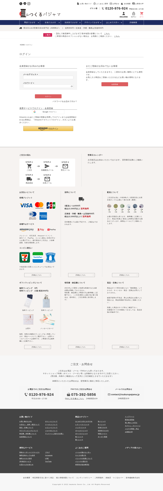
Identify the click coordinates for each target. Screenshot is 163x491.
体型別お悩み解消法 (82, 464)
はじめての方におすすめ (83, 421)
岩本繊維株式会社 (133, 478)
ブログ (47, 452)
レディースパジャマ (82, 424)
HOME (22, 45)
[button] (48, 128)
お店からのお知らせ (26, 464)
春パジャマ (79, 437)
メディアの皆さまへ (133, 448)
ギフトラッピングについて (28, 430)
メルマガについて (51, 430)
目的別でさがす (71, 22)
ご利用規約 (98, 478)
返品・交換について (26, 427)
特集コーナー (102, 433)
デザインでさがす (91, 22)
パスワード (29, 83)
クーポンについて (51, 424)
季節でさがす (29, 22)
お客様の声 (139, 4)
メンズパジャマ (80, 427)
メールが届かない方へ (83, 452)
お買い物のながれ (25, 421)
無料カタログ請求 (25, 458)
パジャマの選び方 (81, 461)
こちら (107, 33)
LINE (47, 458)
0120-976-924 (116, 8)
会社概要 (127, 4)
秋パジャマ (102, 421)
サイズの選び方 (80, 455)
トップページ (129, 416)
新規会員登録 (129, 420)
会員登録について (25, 437)
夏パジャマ (79, 440)
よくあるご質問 (102, 4)
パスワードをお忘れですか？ (65, 101)
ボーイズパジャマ (81, 433)
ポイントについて (51, 421)
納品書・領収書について (27, 433)
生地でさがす (50, 22)
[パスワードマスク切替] (71, 86)
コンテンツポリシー (84, 478)
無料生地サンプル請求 (27, 455)
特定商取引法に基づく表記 (43, 478)
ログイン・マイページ (132, 426)
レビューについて (51, 427)
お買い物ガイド (86, 4)
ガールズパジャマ (81, 430)
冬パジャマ (102, 424)
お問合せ (116, 4)
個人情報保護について (65, 478)
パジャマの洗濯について (83, 458)
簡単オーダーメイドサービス (29, 452)
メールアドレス (31, 74)
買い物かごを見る (131, 423)
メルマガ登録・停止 (132, 429)
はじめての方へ (112, 22)
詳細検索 (133, 22)
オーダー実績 (102, 437)
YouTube (48, 461)
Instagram (49, 455)
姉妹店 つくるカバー (114, 478)
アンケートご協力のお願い (54, 433)
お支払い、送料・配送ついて (29, 424)
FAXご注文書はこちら (74, 399)
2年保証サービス (25, 461)
